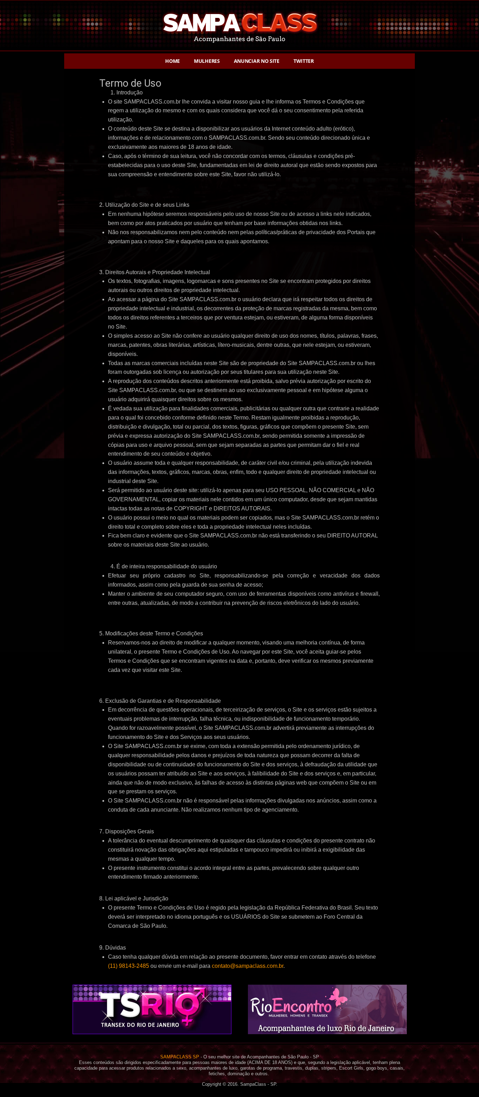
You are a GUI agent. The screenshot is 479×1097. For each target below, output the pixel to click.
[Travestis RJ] (152, 1034)
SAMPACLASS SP (179, 1056)
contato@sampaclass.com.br (247, 966)
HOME (172, 61)
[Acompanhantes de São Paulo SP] (240, 51)
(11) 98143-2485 (128, 966)
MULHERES (207, 61)
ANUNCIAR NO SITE (256, 61)
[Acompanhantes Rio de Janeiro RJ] (327, 1034)
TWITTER (304, 61)
